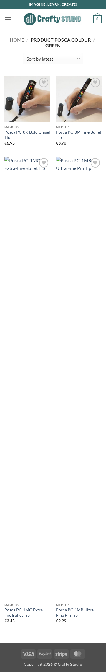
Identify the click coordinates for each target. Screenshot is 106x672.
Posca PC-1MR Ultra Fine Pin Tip (75, 613)
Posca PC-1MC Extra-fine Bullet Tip (24, 613)
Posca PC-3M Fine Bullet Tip (78, 135)
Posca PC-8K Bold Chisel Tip (27, 135)
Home (17, 40)
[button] (7, 19)
